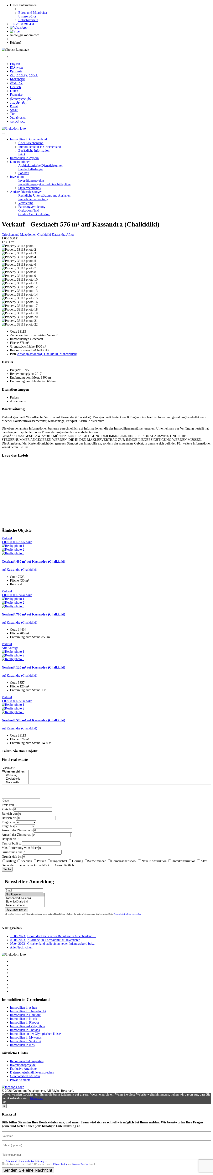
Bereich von (10, 813)
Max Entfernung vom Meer (20, 847)
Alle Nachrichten (21, 947)
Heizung (77, 861)
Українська (18, 117)
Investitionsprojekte (31, 180)
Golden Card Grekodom (34, 214)
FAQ (21, 154)
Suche (7, 869)
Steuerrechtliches (29, 188)
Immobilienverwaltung (33, 199)
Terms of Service (80, 1164)
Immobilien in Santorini (25, 1041)
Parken (41, 861)
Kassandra (59, 234)
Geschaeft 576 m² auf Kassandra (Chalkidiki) (33, 720)
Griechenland (11, 234)
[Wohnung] (15, 775)
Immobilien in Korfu (23, 1018)
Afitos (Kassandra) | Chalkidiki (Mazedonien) (47, 354)
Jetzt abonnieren (16, 909)
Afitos (70, 234)
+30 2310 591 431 (22, 24)
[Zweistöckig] (15, 779)
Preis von (8, 805)
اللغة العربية (18, 121)
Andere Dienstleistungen (26, 191)
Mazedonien (28, 234)
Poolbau (23, 173)
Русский (16, 71)
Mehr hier (36, 1098)
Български (17, 79)
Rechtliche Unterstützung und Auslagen (44, 195)
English (15, 64)
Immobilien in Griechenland (28, 139)
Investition (17, 176)
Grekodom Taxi (28, 210)
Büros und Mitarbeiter (32, 12)
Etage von (8, 822)
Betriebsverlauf (28, 20)
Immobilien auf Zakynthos (27, 1026)
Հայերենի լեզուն (24, 75)
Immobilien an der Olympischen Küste (35, 1033)
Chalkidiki (44, 234)
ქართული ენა (20, 98)
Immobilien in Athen (23, 1007)
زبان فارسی (18, 102)
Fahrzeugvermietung (31, 206)
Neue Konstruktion (154, 861)
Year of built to (11, 843)
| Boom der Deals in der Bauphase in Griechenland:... (53, 936)
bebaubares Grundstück (34, 865)
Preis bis (7, 809)
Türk (13, 113)
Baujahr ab (9, 839)
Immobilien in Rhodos (24, 1022)
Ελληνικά (16, 67)
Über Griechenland (30, 143)
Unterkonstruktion (184, 861)
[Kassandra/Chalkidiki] (25, 898)
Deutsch (15, 87)
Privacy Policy (60, 1164)
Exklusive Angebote (23, 1068)
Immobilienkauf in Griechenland (39, 147)
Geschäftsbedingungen (25, 1076)
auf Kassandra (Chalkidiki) (19, 569)
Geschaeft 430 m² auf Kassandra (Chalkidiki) (33, 561)
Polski (14, 106)
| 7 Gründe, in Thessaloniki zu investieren (45, 940)
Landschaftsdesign (30, 169)
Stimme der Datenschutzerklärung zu (26, 1161)
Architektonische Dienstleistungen (40, 165)
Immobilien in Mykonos (26, 1037)
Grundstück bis (12, 856)
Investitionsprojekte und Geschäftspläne (44, 184)
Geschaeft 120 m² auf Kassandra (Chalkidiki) (33, 667)
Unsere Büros (27, 16)
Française (16, 94)
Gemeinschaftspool (123, 861)
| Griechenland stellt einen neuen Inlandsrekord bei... (52, 943)
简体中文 (16, 83)
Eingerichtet (59, 861)
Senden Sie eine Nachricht (27, 1170)
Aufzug (11, 861)
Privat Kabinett (20, 1080)
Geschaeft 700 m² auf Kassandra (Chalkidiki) (33, 614)
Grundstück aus (12, 852)
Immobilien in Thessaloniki (28, 1011)
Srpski (14, 110)
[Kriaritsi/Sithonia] (25, 905)
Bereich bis (9, 818)
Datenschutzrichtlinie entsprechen (127, 914)
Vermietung (25, 203)
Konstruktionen (20, 161)
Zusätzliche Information (34, 150)
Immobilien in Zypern (24, 158)
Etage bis (8, 826)
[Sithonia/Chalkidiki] (25, 902)
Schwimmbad (97, 861)
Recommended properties (26, 1061)
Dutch (14, 91)
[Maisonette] (15, 782)
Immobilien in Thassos (25, 1030)
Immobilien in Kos (22, 1045)
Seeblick (26, 861)
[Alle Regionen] (25, 894)
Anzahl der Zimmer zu (16, 834)
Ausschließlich (64, 865)
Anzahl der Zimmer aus (17, 830)
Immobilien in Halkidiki (25, 1015)
